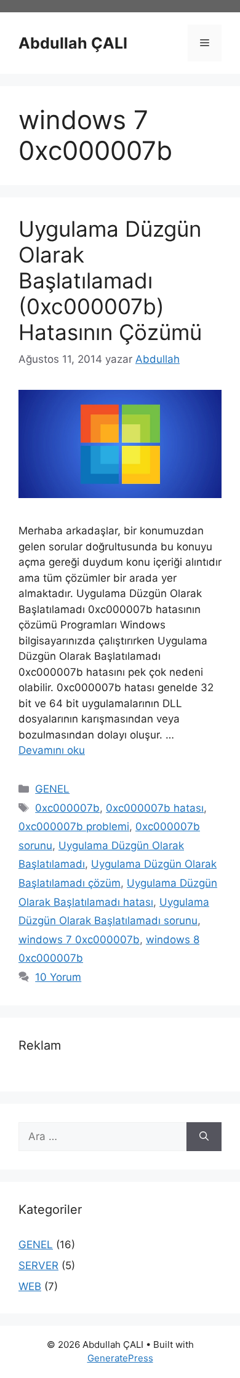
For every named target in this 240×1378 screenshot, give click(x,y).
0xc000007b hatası (155, 808)
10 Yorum (58, 977)
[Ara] (204, 1137)
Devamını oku (51, 750)
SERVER (38, 1265)
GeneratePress (120, 1358)
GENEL (52, 789)
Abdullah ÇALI (72, 43)
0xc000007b (67, 808)
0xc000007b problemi (73, 826)
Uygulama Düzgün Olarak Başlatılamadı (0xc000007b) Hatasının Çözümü (110, 280)
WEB (29, 1286)
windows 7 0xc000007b (79, 939)
